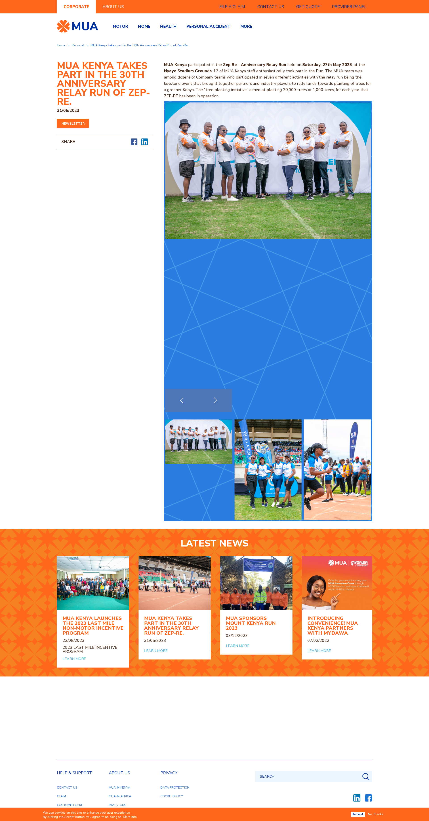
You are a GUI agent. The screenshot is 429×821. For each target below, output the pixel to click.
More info (130, 817)
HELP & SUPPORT (74, 773)
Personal (78, 45)
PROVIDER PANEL (349, 6)
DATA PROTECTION (174, 787)
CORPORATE (76, 6)
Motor (120, 26)
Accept (358, 814)
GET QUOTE (308, 6)
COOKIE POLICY (171, 796)
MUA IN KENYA (119, 787)
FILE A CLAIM (232, 6)
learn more (74, 658)
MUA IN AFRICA (120, 796)
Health (168, 26)
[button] (215, 400)
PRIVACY (168, 773)
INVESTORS (117, 805)
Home (144, 26)
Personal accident (208, 26)
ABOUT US (113, 6)
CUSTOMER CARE (70, 805)
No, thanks (375, 814)
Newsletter (73, 123)
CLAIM (61, 796)
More (246, 26)
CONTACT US (270, 6)
